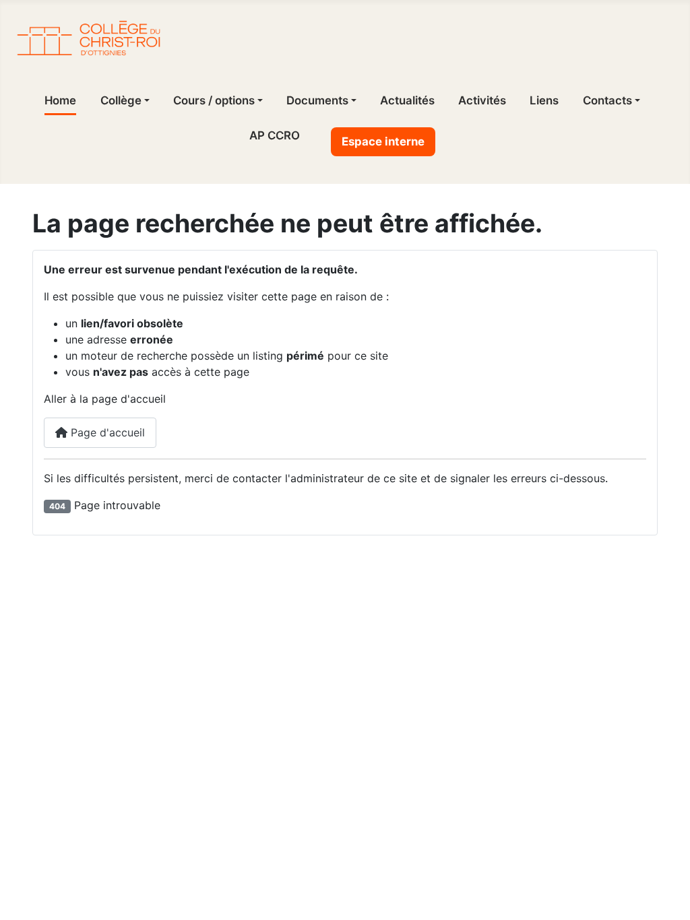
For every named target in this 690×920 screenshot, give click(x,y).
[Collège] (146, 100)
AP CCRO (274, 135)
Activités (482, 100)
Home (60, 100)
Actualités (407, 100)
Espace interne (383, 141)
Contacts (607, 100)
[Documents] (352, 100)
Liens (544, 100)
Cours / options (214, 100)
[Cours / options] (259, 100)
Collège (121, 100)
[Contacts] (636, 100)
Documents (317, 100)
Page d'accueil (106, 432)
